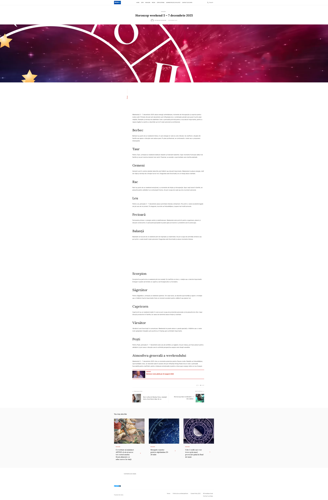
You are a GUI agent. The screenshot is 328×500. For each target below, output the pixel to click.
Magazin (147, 2)
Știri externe (160, 2)
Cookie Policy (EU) (195, 493)
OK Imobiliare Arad (208, 493)
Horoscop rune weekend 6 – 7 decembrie (183, 398)
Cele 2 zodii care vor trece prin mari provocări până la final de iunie (194, 453)
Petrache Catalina (160, 20)
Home (137, 2)
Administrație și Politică (173, 2)
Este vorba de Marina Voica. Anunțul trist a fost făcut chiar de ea (155, 398)
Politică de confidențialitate (180, 493)
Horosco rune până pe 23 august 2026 (160, 374)
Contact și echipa (187, 2)
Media (153, 2)
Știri (142, 2)
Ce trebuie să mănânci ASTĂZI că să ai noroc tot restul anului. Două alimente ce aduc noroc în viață (125, 454)
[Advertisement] (168, 99)
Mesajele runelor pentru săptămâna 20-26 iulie (160, 452)
